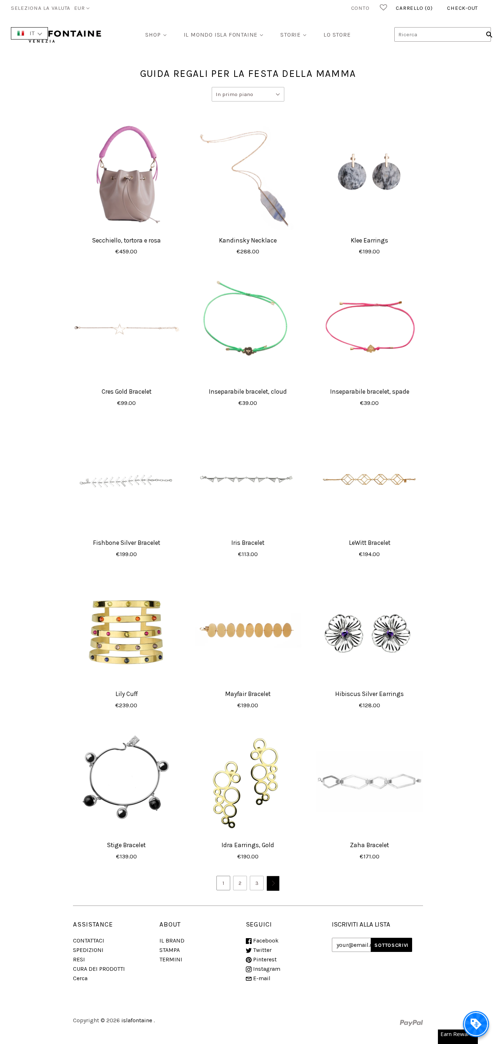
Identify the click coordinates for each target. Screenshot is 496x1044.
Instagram (266, 968)
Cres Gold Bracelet (126, 391)
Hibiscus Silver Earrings (369, 693)
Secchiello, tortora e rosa (126, 240)
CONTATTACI (88, 940)
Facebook (265, 940)
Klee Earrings (369, 240)
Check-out (462, 8)
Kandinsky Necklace (248, 240)
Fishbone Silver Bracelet (126, 542)
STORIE (290, 34)
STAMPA (169, 949)
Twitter (262, 949)
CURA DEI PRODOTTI (99, 968)
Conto (360, 8)
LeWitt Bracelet (369, 542)
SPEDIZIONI (88, 949)
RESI (79, 959)
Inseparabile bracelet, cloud (248, 391)
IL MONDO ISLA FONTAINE (221, 34)
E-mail (261, 978)
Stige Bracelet (126, 845)
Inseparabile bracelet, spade (369, 391)
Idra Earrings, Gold (247, 845)
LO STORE (337, 34)
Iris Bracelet (247, 542)
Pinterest (264, 959)
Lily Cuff (126, 693)
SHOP (152, 34)
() (414, 8)
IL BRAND (171, 940)
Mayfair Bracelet (248, 693)
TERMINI (170, 959)
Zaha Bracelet (369, 845)
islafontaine (136, 1020)
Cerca (80, 978)
